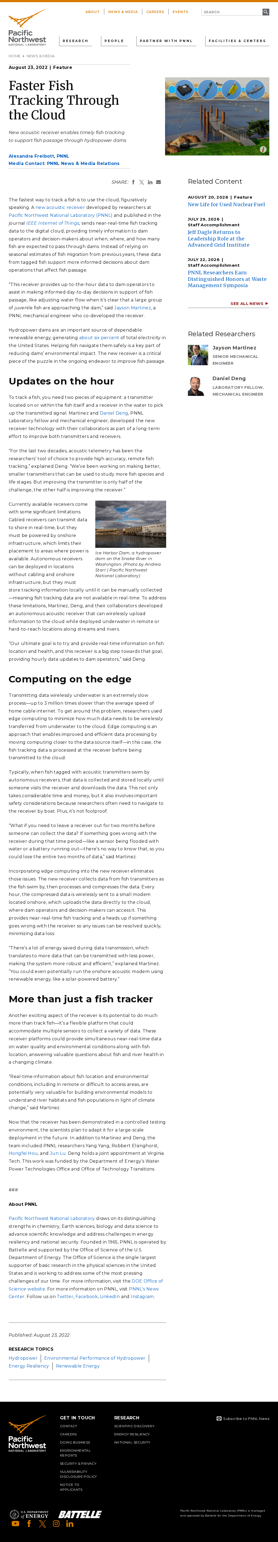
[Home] (27, 27)
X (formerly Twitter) (42, 1523)
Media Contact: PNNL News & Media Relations (64, 163)
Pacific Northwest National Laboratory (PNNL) (61, 215)
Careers (155, 12)
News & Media (123, 12)
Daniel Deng (114, 413)
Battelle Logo (80, 1514)
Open (263, 149)
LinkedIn (110, 1296)
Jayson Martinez (132, 307)
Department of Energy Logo (29, 1514)
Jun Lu (58, 1153)
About (93, 12)
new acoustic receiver (60, 207)
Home (15, 56)
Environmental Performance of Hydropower (95, 1358)
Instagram (142, 1296)
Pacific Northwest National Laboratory (52, 1218)
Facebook (86, 1296)
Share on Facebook (133, 182)
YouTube (15, 1523)
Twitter (65, 1296)
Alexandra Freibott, (39, 156)
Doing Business (75, 1442)
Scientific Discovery (134, 1426)
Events (180, 12)
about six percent (99, 337)
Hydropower (23, 1358)
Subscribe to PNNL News (246, 1418)
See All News (246, 303)
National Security (132, 1442)
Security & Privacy (78, 1463)
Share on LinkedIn (150, 182)
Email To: (158, 182)
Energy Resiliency (29, 1366)
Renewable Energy (78, 1366)
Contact (68, 1426)
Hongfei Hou (23, 1153)
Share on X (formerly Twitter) (141, 182)
